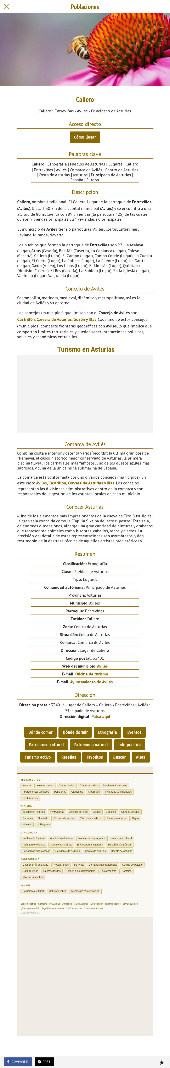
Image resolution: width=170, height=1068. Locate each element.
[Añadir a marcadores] (162, 1062)
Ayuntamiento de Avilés (91, 682)
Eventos (134, 732)
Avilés (41, 483)
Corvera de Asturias (54, 319)
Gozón (79, 319)
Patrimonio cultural (46, 744)
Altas (140, 757)
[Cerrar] (6, 6)
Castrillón (26, 319)
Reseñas (68, 757)
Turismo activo (38, 757)
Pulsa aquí (100, 716)
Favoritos (95, 757)
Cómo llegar (85, 137)
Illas (92, 319)
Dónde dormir (75, 732)
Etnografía (107, 732)
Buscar (119, 757)
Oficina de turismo (91, 674)
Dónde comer (40, 732)
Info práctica (129, 744)
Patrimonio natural (91, 744)
